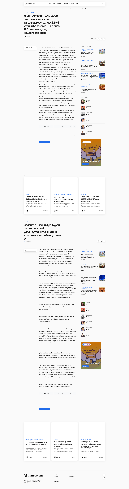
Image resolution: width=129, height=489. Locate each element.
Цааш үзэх (85, 163)
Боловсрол (29, 8)
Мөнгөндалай (89, 119)
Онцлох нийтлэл (89, 49)
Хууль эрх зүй (84, 86)
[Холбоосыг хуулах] (104, 39)
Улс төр (84, 50)
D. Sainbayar (88, 106)
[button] (99, 4)
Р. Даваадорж (89, 125)
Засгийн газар (56, 194)
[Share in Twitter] (101, 39)
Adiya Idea (88, 100)
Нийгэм (32, 12)
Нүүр (25, 8)
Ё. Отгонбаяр (89, 131)
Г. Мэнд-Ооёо (89, 112)
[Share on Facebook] (98, 39)
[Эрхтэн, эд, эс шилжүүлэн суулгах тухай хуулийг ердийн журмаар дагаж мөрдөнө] (102, 87)
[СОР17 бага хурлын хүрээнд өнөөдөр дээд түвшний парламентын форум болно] (102, 51)
